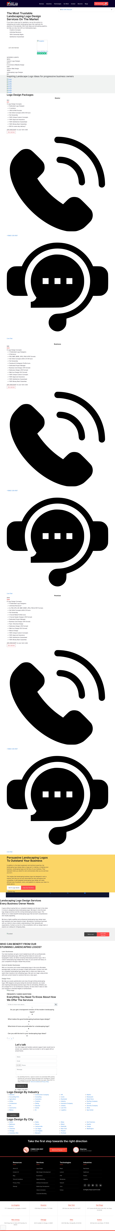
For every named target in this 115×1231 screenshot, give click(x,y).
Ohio (71, 1220)
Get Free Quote (99, 3)
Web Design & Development (43, 1172)
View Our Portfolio (28, 887)
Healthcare (86, 1172)
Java (61, 1186)
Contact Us (20, 1086)
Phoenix (63, 1131)
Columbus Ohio (13, 1133)
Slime (88, 1108)
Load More (13, 1115)
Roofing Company (92, 1101)
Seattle (89, 1124)
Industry (63, 1101)
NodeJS (62, 1182)
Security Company (92, 1105)
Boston (11, 1126)
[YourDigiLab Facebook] (84, 1185)
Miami (62, 1124)
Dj (35, 1110)
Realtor (89, 1094)
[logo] (12, 3)
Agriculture (12, 1099)
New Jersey (15, 1220)
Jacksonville (38, 1126)
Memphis (37, 1133)
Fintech (85, 1175)
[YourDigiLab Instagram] (88, 1185)
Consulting (38, 1097)
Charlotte (12, 1128)
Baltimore (12, 1124)
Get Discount (66, 9)
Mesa (62, 1122)
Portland (63, 1133)
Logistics (63, 1110)
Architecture (13, 1103)
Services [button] (41, 3)
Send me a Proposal (57, 1150)
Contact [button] (73, 3)
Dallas (37, 1122)
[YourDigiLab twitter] (96, 1185)
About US (15, 1168)
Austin (11, 1122)
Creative (37, 1101)
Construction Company (42, 1094)
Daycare (37, 1105)
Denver (37, 1124)
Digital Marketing (40, 1179)
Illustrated (64, 1099)
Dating (37, 1103)
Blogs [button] (86, 3)
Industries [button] (49, 3)
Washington (90, 1128)
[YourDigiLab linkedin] (100, 1185)
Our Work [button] (66, 3)
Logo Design (39, 1168)
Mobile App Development (42, 1186)
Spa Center (90, 1110)
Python (61, 1190)
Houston (43, 1205)
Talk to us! (90, 934)
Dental (37, 1108)
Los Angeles (38, 1131)
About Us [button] (80, 3)
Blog (14, 1175)
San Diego (99, 1205)
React (61, 1168)
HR (62, 1094)
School (89, 1103)
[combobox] (18, 1065)
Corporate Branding (41, 1193)
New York (64, 1128)
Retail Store (90, 1099)
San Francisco (91, 1122)
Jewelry (63, 1105)
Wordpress (62, 1179)
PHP (61, 1175)
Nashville (63, 1126)
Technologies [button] (57, 3)
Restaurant (90, 1097)
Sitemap (15, 1186)
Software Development (42, 1182)
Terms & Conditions (35, 1081)
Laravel (62, 1172)
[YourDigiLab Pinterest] (92, 1185)
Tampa (89, 1126)
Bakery (11, 1110)
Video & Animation (41, 1190)
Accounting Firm (14, 1097)
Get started (11, 132)
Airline (11, 1101)
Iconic (62, 1097)
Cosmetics (38, 1099)
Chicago (11, 1131)
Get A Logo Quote (14, 887)
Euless (99, 1220)
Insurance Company (67, 1103)
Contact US (16, 1172)
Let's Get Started (14, 47)
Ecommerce (39, 1175)
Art (10, 1105)
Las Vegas (38, 1128)
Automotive (12, 1108)
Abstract (11, 1094)
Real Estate (86, 1168)
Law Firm (63, 1108)
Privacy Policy (45, 1081)
